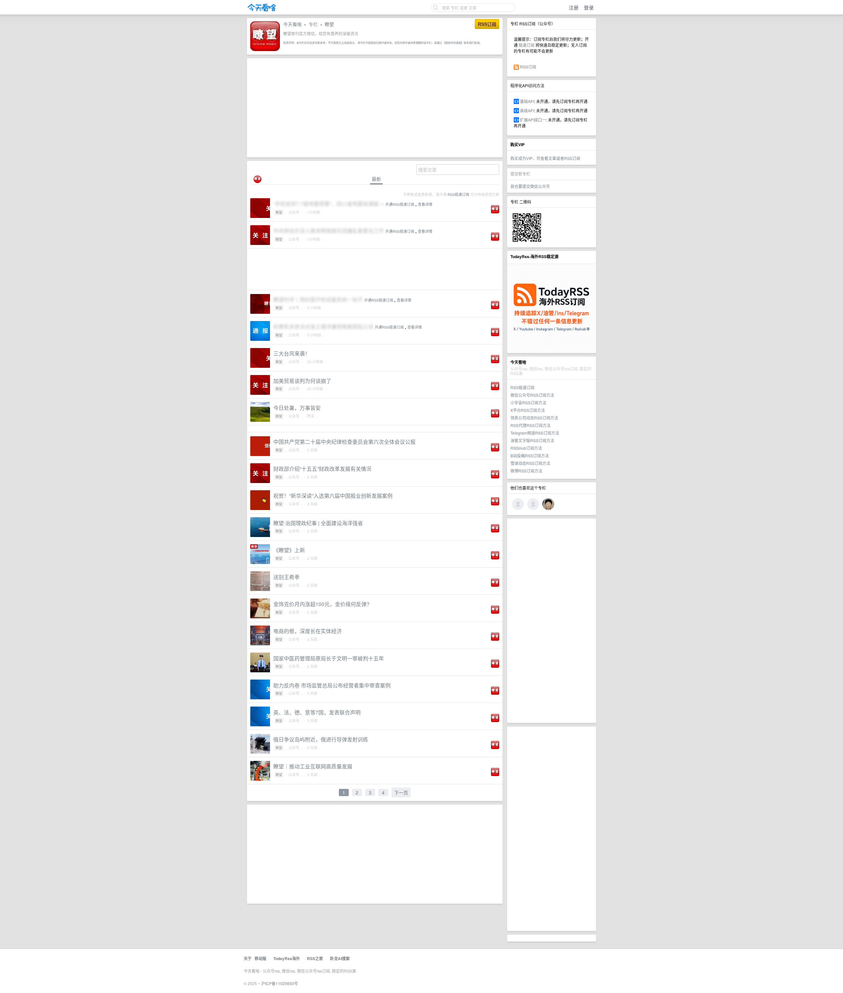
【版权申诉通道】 (453, 42)
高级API (527, 110)
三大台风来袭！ (291, 353)
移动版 (260, 958)
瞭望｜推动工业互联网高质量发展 (312, 766)
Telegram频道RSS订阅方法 (534, 433)
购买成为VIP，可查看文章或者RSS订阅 (545, 158)
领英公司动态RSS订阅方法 (534, 417)
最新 (376, 179)
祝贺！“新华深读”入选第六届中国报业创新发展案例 (333, 495)
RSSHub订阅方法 (526, 448)
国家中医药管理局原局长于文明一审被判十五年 (328, 658)
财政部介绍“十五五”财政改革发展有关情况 (322, 468)
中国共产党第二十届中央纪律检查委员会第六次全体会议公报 (344, 441)
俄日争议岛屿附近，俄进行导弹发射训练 (320, 739)
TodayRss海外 (286, 958)
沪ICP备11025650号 (279, 983)
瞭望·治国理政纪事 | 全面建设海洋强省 (318, 523)
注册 (574, 7)
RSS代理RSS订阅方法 (530, 425)
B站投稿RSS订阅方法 (529, 455)
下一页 (401, 792)
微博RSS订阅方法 (526, 470)
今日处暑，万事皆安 (297, 408)
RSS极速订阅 (522, 387)
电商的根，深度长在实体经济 (307, 631)
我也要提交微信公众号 (530, 186)
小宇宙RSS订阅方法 (528, 402)
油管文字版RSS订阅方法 (532, 440)
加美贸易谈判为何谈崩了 (302, 381)
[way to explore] (262, 10)
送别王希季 (286, 577)
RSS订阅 (528, 66)
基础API (527, 101)
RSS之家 (315, 958)
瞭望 (329, 24)
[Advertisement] (551, 620)
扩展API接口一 (533, 119)
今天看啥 (292, 24)
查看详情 (425, 204)
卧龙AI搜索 (340, 958)
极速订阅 (526, 45)
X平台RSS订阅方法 (527, 410)
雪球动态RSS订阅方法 (530, 463)
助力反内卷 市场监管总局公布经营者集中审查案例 (332, 685)
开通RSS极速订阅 (399, 204)
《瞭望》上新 (289, 550)
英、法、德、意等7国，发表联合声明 (317, 712)
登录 (589, 7)
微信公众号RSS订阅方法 (532, 395)
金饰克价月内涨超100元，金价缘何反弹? (321, 604)
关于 (248, 958)
